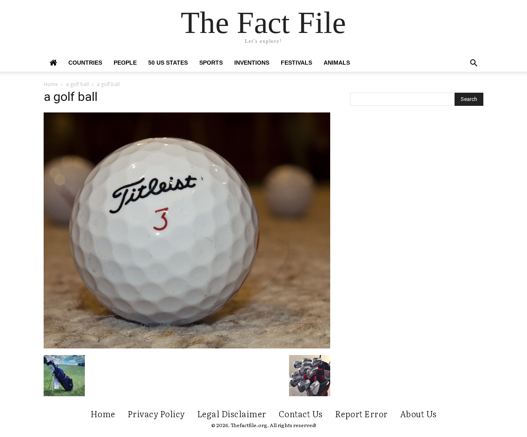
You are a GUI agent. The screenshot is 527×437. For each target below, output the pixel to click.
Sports (211, 62)
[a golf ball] (187, 346)
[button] (473, 64)
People (125, 62)
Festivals (296, 62)
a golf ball (77, 84)
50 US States (168, 62)
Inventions (251, 62)
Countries (85, 62)
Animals (337, 62)
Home (51, 84)
